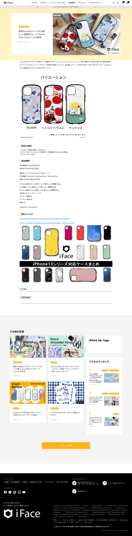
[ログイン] (118, 3)
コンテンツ (82, 3)
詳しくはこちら (124, 520)
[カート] (127, 3)
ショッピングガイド (49, 482)
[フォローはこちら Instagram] (19, 492)
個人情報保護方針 (16, 482)
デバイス (34, 3)
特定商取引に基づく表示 (36, 482)
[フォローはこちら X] (10, 492)
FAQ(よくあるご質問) (62, 482)
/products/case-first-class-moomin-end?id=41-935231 (44, 219)
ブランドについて (94, 3)
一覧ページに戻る (66, 445)
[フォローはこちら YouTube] (23, 492)
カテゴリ (43, 3)
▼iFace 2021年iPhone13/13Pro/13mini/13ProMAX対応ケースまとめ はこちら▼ (47, 223)
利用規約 (25, 482)
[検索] (114, 3)
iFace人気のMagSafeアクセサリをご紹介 (65, 7)
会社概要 (6, 482)
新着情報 (72, 3)
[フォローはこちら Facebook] (5, 492)
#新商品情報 (25, 297)
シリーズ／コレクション (57, 3)
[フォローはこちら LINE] (14, 492)
